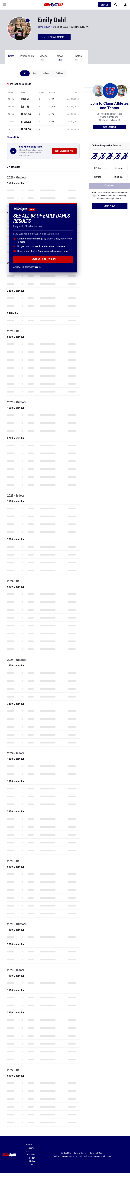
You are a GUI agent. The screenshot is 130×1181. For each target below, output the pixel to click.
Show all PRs (13, 137)
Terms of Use (96, 1153)
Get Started (109, 126)
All (25, 73)
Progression (27, 55)
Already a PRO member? (27, 267)
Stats (11, 55)
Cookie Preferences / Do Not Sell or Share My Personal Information (83, 1156)
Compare (109, 185)
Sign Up (104, 4)
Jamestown (44, 26)
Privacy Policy (80, 1153)
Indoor (46, 73)
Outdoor (59, 73)
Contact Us (66, 1153)
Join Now (109, 205)
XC (34, 73)
